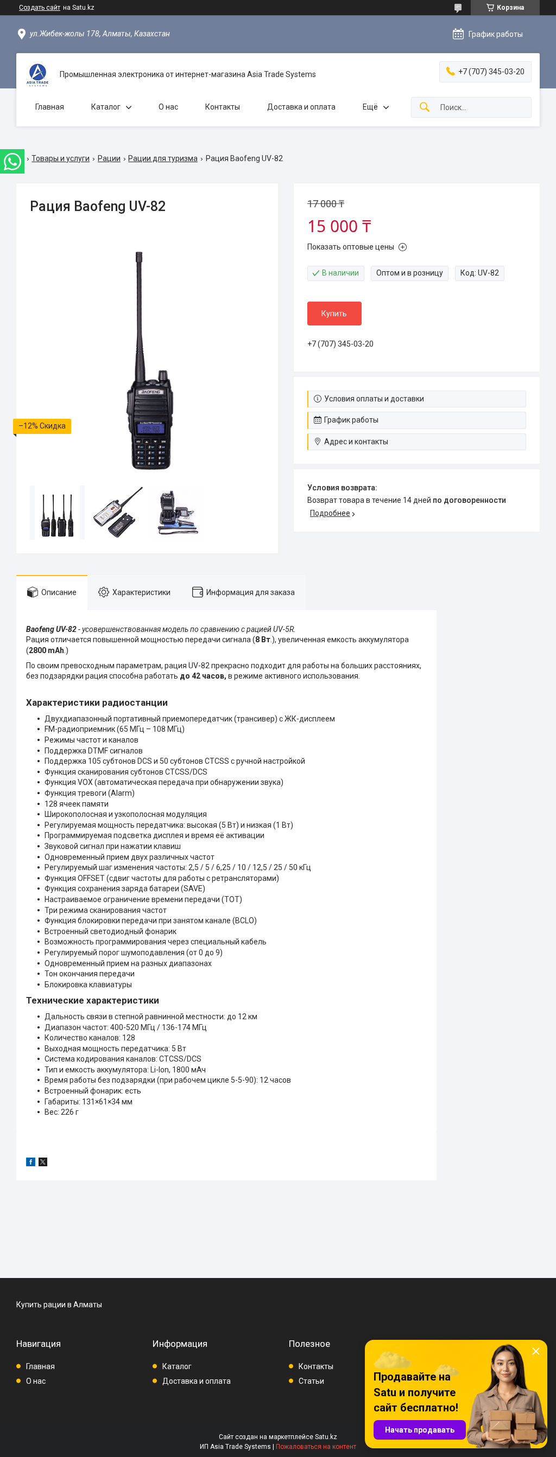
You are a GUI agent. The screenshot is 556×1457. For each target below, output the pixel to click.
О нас (168, 107)
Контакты (222, 107)
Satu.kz (326, 1437)
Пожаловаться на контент (316, 1446)
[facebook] (30, 1163)
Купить (334, 313)
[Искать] (424, 107)
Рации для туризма (163, 158)
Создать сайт (39, 7)
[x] (43, 1163)
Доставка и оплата (301, 107)
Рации (109, 158)
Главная (49, 107)
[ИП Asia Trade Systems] (38, 74)
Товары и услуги (60, 158)
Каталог (106, 107)
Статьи (311, 1381)
